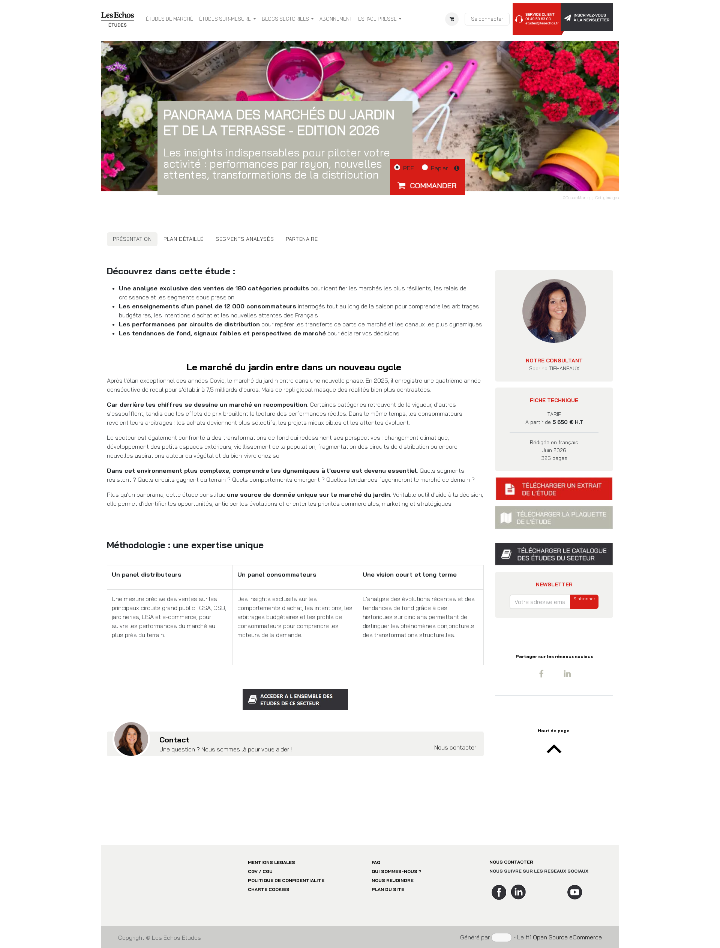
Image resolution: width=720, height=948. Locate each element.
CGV (253, 871)
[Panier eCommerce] (452, 19)
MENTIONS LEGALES (271, 862)
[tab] (132, 239)
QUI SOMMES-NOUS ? (397, 871)
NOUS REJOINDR (391, 880)
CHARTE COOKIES (269, 889)
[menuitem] (169, 19)
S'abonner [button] (584, 598)
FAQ (376, 862)
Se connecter (487, 19)
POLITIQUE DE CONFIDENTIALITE (286, 880)
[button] (427, 185)
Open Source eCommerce (567, 937)
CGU (267, 871)
